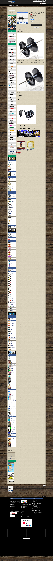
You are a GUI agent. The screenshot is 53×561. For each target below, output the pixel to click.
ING (11, 219)
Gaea (11, 308)
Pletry (11, 341)
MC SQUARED (12, 345)
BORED (12, 368)
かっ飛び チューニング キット (12, 234)
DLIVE (11, 215)
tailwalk (12, 310)
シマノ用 (12, 261)
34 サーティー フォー (12, 218)
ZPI (11, 205)
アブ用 (11, 265)
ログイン (9, 533)
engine (12, 304)
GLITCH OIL (12, 372)
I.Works (12, 366)
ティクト (12, 221)
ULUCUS (12, 349)
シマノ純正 (12, 178)
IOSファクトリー (13, 294)
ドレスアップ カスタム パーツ (12, 239)
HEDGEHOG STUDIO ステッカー (12, 415)
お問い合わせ (36, 27)
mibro (11, 343)
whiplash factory (13, 302)
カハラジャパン (13, 296)
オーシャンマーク (13, 182)
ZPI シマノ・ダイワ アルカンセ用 (13, 256)
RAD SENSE (12, 306)
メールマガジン (10, 456)
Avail (11, 203)
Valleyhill (12, 300)
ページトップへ (44, 496)
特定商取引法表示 (11, 453)
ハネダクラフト (13, 298)
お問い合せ (10, 458)
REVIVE (12, 207)
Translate (13, 11)
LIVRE (11, 211)
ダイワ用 (12, 263)
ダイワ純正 (12, 180)
